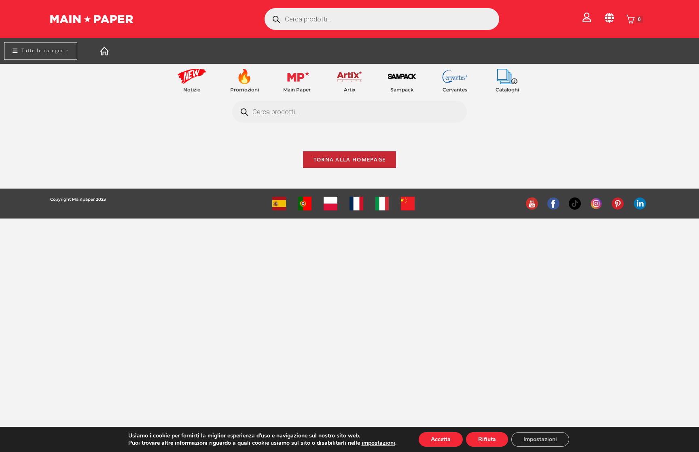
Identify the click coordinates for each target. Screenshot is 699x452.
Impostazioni (540, 439)
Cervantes (455, 90)
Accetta (441, 439)
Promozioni (244, 90)
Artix (350, 90)
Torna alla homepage (349, 159)
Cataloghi (507, 90)
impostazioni (378, 443)
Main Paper (297, 90)
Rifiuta (487, 439)
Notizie (191, 90)
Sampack (402, 90)
